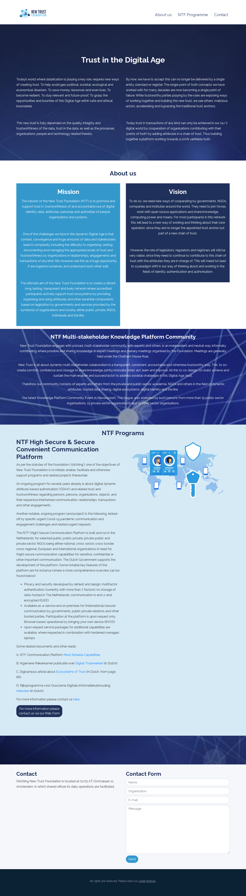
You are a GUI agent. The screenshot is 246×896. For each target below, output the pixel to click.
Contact (221, 14)
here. (76, 699)
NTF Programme (193, 14)
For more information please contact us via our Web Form (39, 711)
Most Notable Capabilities (82, 655)
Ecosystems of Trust (71, 672)
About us (163, 14)
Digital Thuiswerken (89, 663)
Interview (22, 691)
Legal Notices (147, 881)
